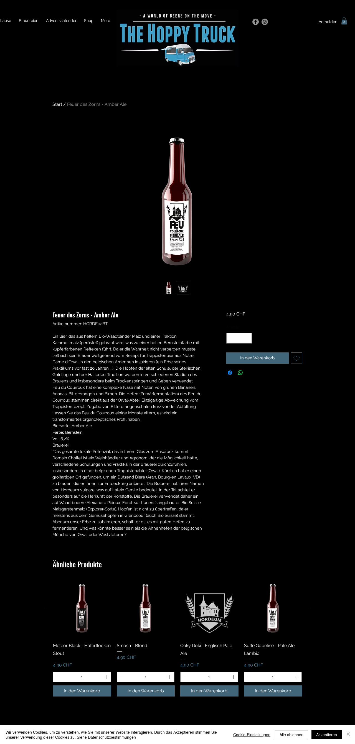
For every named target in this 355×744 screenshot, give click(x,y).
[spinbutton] (239, 338)
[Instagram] (265, 22)
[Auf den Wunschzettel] (296, 358)
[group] (177, 638)
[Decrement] (231, 338)
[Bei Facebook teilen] (230, 372)
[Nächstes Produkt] (310, 608)
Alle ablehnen (291, 734)
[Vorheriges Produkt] (45, 608)
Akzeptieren (326, 734)
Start (57, 104)
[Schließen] (348, 735)
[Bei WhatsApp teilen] (240, 372)
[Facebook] (255, 22)
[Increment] (247, 338)
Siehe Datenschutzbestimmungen (106, 737)
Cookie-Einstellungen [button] (251, 734)
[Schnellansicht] (82, 608)
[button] (344, 20)
